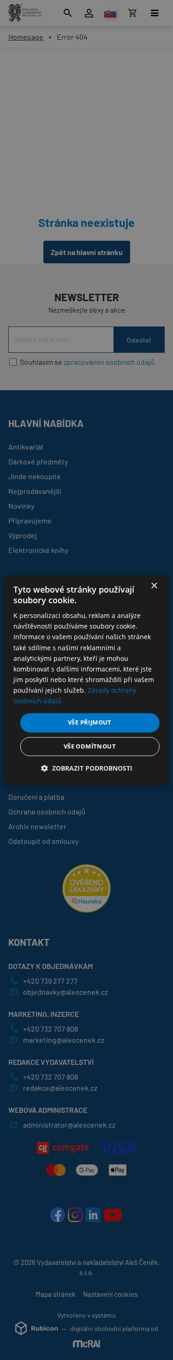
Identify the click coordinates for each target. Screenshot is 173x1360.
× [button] (153, 585)
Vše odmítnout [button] (90, 746)
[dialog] (86, 680)
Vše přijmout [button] (90, 723)
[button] (86, 768)
